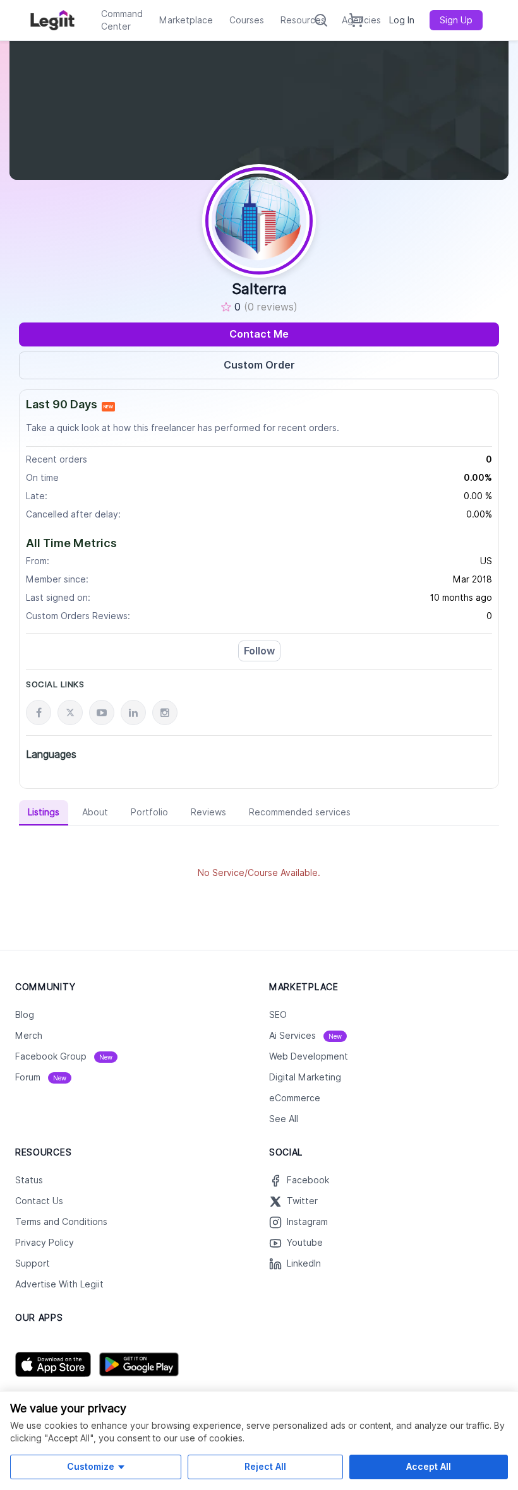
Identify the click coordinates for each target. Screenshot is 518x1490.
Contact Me (259, 334)
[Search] (321, 20)
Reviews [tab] (208, 812)
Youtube (305, 1243)
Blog (24, 1015)
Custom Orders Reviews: (78, 616)
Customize (90, 1466)
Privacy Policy (44, 1243)
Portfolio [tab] (149, 812)
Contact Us (39, 1201)
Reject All (265, 1466)
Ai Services (305, 1036)
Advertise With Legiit (59, 1284)
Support (32, 1263)
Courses (246, 20)
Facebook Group (63, 1056)
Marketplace (186, 20)
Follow (259, 651)
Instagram (307, 1222)
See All (283, 1119)
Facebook (308, 1180)
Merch (28, 1036)
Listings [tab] (43, 812)
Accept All (428, 1466)
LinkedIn (304, 1263)
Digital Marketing (305, 1077)
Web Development (308, 1056)
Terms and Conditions (61, 1222)
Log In (401, 20)
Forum (40, 1077)
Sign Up (456, 20)
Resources (302, 20)
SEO (278, 1015)
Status (29, 1180)
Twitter (302, 1201)
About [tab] (95, 812)
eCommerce (294, 1098)
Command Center (122, 20)
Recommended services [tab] (300, 812)
